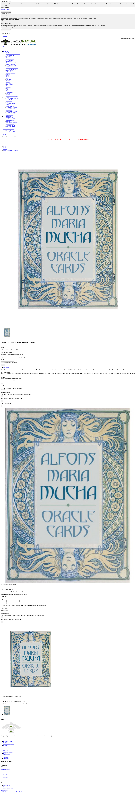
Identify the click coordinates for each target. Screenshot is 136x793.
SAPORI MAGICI (8, 129)
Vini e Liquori (10, 131)
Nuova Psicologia (11, 65)
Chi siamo (5, 51)
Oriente (8, 66)
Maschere (8, 102)
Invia (7, 610)
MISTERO (7, 116)
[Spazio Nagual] (11, 733)
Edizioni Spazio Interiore (13, 54)
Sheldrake (8, 79)
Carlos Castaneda (10, 59)
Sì (2, 20)
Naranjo (8, 80)
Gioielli (9, 101)
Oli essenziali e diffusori (11, 111)
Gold (7, 89)
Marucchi (8, 87)
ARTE (6, 97)
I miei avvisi (6, 758)
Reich (7, 76)
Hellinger (8, 82)
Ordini (4, 753)
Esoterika (9, 60)
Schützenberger (9, 84)
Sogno (7, 75)
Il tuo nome (3, 601)
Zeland (7, 88)
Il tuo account (4, 748)
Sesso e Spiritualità (10, 73)
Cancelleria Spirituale (12, 98)
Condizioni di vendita (8, 741)
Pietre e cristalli (10, 113)
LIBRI (6, 52)
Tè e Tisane (8, 130)
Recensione (3, 604)
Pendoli (8, 121)
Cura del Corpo (10, 108)
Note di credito (6, 754)
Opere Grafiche (10, 103)
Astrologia (8, 56)
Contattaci (5, 745)
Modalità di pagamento (8, 744)
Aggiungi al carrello (5, 362)
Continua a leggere (5, 9)
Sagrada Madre (9, 115)
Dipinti (9, 99)
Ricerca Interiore (11, 69)
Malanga (8, 93)
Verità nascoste (9, 92)
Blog (4, 134)
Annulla (2, 610)
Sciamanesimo (9, 70)
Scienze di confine (10, 71)
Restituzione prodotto (8, 752)
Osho (7, 90)
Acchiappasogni (9, 117)
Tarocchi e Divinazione (12, 118)
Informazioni (4, 738)
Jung (7, 78)
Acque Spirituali (10, 106)
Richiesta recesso (4, 790)
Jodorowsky (9, 61)
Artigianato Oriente (10, 125)
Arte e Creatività (10, 55)
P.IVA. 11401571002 (8, 788)
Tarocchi (8, 74)
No (1, 389)
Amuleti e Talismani (10, 126)
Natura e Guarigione (10, 64)
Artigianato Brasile (11, 127)
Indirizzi (5, 756)
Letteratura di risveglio (11, 62)
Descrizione (6, 367)
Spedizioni (5, 742)
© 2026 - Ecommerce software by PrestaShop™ (11, 791)
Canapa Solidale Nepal (11, 112)
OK (1, 383)
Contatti (5, 132)
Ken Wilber (8, 83)
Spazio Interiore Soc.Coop (9, 786)
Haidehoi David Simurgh (11, 96)
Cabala (7, 57)
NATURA (6, 104)
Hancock (8, 94)
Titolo (2, 599)
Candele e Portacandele (11, 107)
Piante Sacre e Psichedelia (12, 68)
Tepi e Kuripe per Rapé (11, 122)
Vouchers (5, 757)
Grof (7, 85)
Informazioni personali (8, 750)
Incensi (9, 110)
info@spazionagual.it (5, 769)
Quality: (5, 596)
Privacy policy (6, 785)
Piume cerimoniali (10, 124)
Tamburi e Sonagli (10, 120)
